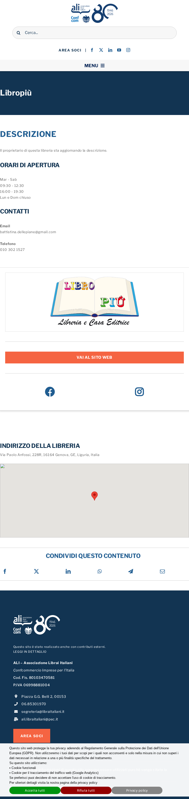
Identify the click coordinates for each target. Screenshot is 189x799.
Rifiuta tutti (86, 790)
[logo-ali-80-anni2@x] (94, 5)
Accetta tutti (35, 790)
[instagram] (128, 50)
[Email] (163, 571)
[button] (94, 496)
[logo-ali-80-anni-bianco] (36, 617)
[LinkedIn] (68, 571)
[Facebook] (50, 391)
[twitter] (101, 50)
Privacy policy (137, 790)
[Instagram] (139, 391)
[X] (37, 571)
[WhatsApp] (99, 571)
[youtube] (119, 50)
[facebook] (92, 50)
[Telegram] (131, 571)
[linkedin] (110, 50)
